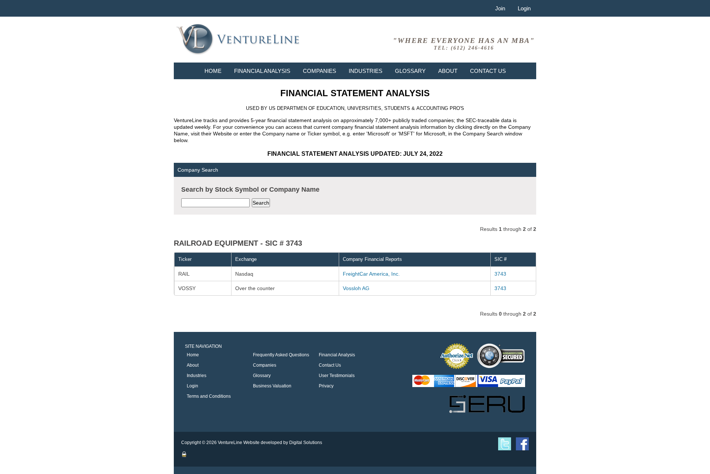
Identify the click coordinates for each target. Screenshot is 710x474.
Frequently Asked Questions (281, 354)
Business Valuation (272, 386)
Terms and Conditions (209, 396)
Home (213, 71)
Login (524, 8)
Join (500, 8)
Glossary (410, 71)
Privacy (326, 386)
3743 (500, 274)
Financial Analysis (262, 71)
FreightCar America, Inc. (371, 274)
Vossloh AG (356, 288)
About (447, 71)
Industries (365, 71)
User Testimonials (337, 375)
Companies (319, 71)
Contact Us (488, 71)
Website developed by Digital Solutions (282, 442)
